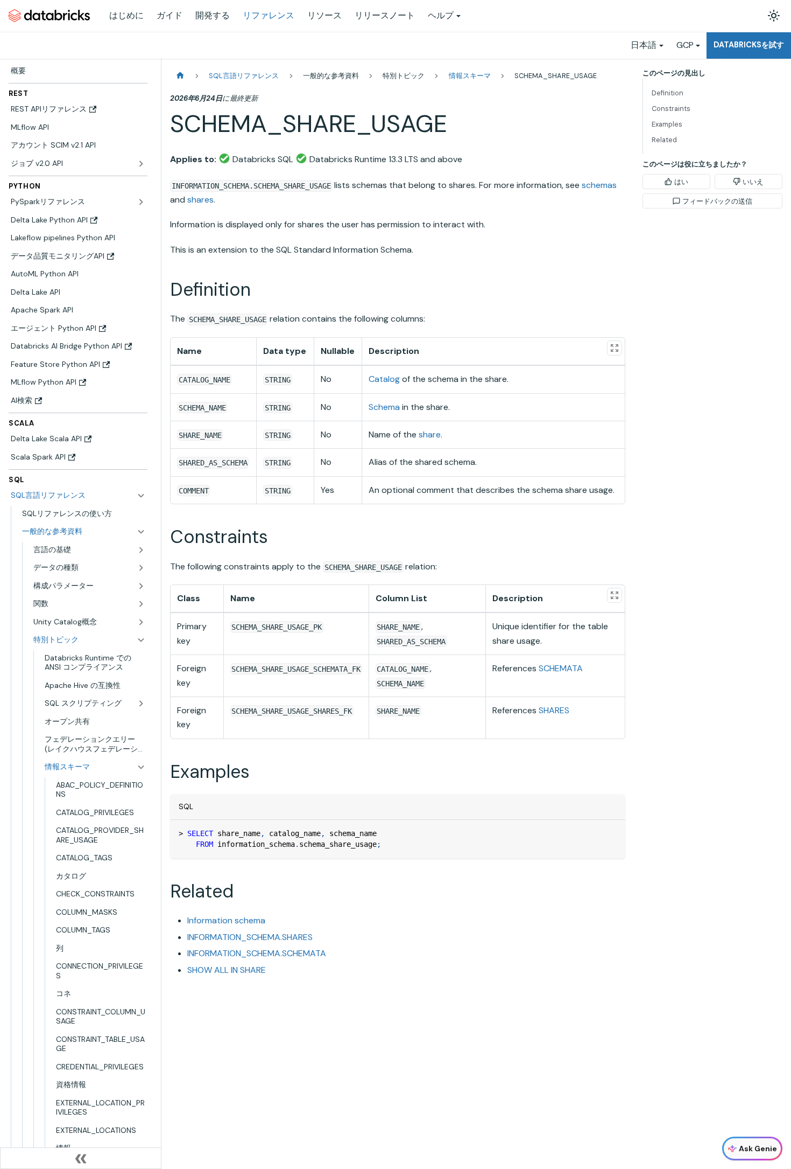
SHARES (554, 710)
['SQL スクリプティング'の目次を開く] (141, 703)
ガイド (169, 15)
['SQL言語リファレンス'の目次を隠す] (141, 496)
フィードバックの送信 (717, 201)
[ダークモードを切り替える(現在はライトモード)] (773, 15)
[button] (84, 532)
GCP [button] (685, 45)
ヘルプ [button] (441, 15)
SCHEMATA (561, 668)
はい (681, 181)
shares (200, 199)
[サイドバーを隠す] (80, 1158)
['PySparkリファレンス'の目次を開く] (141, 202)
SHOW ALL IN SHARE (226, 970)
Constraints (671, 108)
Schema (384, 407)
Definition (667, 93)
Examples (667, 124)
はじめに (126, 15)
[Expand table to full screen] (614, 348)
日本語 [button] (643, 45)
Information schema (226, 920)
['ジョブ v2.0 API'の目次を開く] (141, 164)
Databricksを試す (749, 45)
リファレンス (268, 15)
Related (664, 139)
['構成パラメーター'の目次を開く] (141, 586)
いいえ (753, 181)
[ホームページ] (180, 75)
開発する (212, 15)
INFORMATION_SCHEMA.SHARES (250, 937)
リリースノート (385, 15)
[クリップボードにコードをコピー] (612, 833)
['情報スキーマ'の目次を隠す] (141, 767)
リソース (324, 15)
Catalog (384, 379)
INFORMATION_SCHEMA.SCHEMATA (256, 953)
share (430, 434)
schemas (599, 185)
